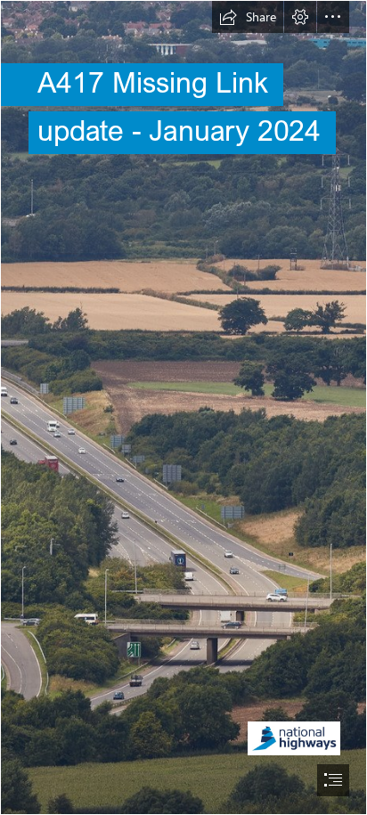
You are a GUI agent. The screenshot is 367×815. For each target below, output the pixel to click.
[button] (247, 17)
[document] (183, 407)
